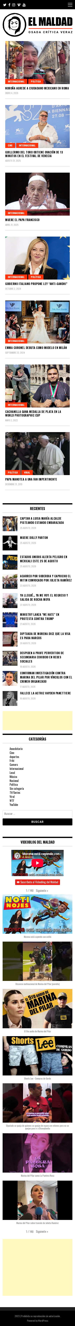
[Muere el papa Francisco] (37, 194)
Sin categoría (17, 788)
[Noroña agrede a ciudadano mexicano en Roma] (37, 62)
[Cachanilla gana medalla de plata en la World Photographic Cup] (37, 385)
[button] (42, 891)
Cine (10, 145)
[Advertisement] (37, 720)
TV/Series (15, 792)
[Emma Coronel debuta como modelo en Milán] (37, 322)
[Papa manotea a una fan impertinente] (37, 453)
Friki (12, 760)
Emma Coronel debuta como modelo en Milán (36, 348)
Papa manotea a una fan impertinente (31, 479)
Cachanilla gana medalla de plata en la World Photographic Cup (33, 413)
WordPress (43, 1320)
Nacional (14, 781)
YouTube (14, 805)
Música (13, 777)
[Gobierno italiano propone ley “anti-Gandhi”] (37, 258)
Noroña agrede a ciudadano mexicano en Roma (37, 88)
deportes (14, 757)
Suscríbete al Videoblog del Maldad (39, 882)
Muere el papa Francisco (22, 220)
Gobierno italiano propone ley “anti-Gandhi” (36, 284)
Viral (27, 472)
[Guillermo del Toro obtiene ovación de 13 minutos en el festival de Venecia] (37, 126)
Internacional (16, 81)
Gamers (14, 765)
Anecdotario (16, 749)
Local (12, 773)
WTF (12, 801)
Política (36, 81)
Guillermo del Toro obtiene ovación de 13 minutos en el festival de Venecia (34, 154)
